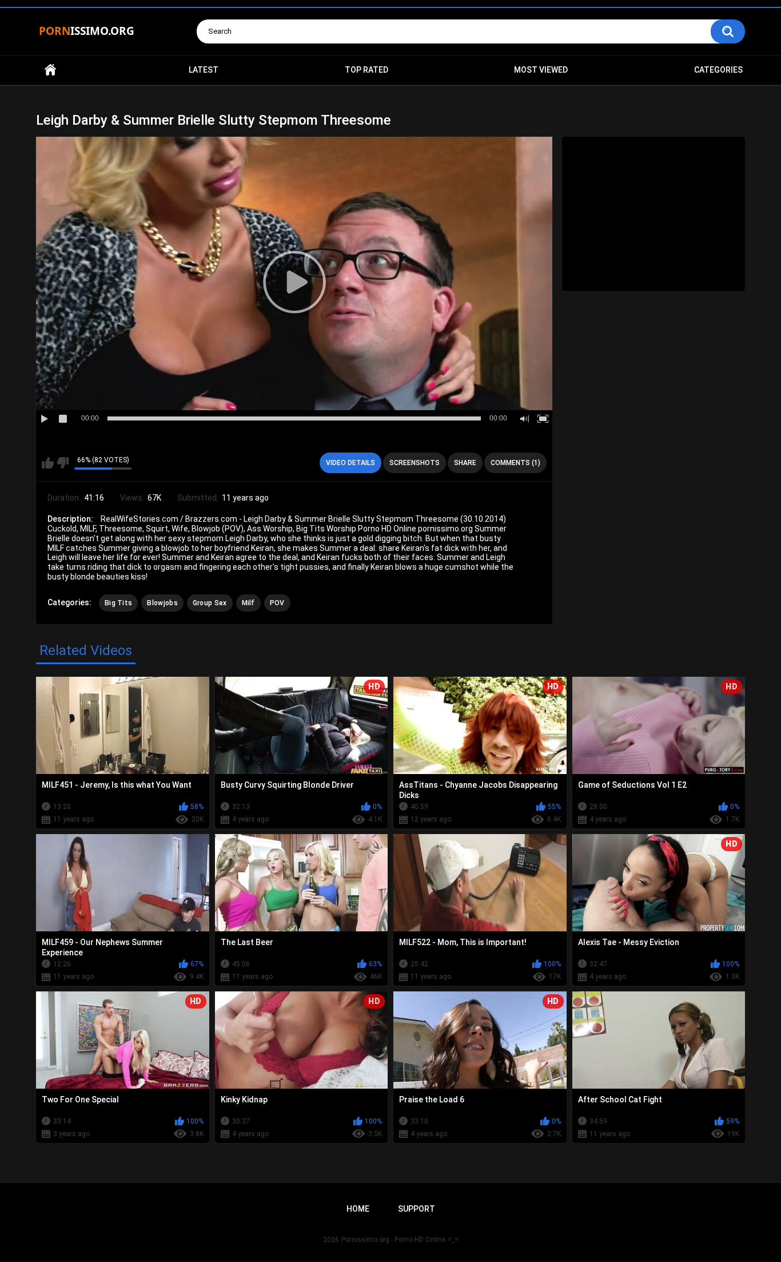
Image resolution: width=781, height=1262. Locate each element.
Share (465, 463)
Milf (248, 603)
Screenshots (414, 463)
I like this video (48, 463)
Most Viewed (541, 69)
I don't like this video (63, 463)
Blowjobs (162, 603)
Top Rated (366, 69)
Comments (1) (515, 463)
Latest (203, 69)
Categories (718, 69)
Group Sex (210, 603)
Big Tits (118, 603)
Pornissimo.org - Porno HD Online (393, 1240)
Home (50, 70)
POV (277, 603)
